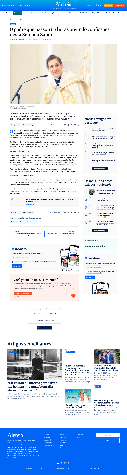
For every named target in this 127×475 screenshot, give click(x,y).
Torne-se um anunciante (75, 469)
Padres (22, 222)
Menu (7, 13)
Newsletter (63, 437)
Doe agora (119, 5)
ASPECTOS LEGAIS (61, 469)
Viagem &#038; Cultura (50, 445)
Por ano (79, 437)
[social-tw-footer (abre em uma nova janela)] (65, 463)
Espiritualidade (84, 13)
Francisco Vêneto (33, 39)
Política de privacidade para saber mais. (45, 262)
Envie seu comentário (44, 328)
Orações (16, 13)
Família (98, 386)
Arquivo (52, 13)
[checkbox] (12, 262)
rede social (17, 151)
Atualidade (62, 13)
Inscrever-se (17, 266)
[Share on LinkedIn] (68, 125)
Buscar (29, 5)
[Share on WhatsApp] (78, 125)
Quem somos (50, 469)
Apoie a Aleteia (40, 469)
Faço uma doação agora (22, 293)
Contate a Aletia (88, 469)
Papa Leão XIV (110, 13)
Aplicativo (63, 440)
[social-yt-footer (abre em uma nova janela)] (58, 463)
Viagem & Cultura (97, 13)
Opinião (44, 13)
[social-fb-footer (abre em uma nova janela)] (62, 463)
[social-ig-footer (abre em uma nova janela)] (69, 463)
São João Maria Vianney (70, 8)
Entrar (101, 5)
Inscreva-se (63, 442)
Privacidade (97, 469)
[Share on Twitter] (71, 125)
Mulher (69, 391)
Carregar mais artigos (100, 169)
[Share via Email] (75, 125)
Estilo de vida (72, 13)
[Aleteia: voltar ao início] (63, 4)
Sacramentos (31, 222)
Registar (107, 5)
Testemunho (13, 352)
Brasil (119, 13)
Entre (52, 321)
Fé (97, 352)
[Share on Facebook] (65, 125)
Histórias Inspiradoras (32, 13)
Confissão (14, 222)
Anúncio (62, 448)
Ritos (21, 20)
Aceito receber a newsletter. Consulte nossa (35, 262)
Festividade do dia (95, 246)
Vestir (62, 445)
